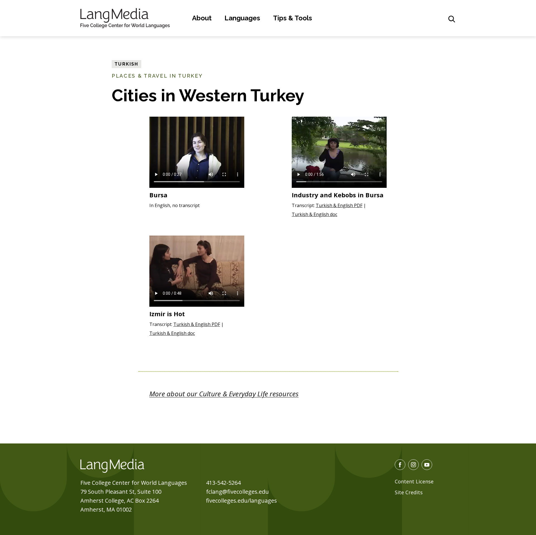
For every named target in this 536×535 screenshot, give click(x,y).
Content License (414, 481)
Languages (242, 18)
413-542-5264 (223, 482)
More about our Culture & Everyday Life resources (224, 393)
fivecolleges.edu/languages (241, 500)
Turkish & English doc (314, 214)
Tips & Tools (292, 18)
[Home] (125, 17)
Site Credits (409, 492)
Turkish (126, 64)
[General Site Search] (452, 19)
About (202, 18)
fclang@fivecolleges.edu (237, 491)
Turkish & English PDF (339, 205)
